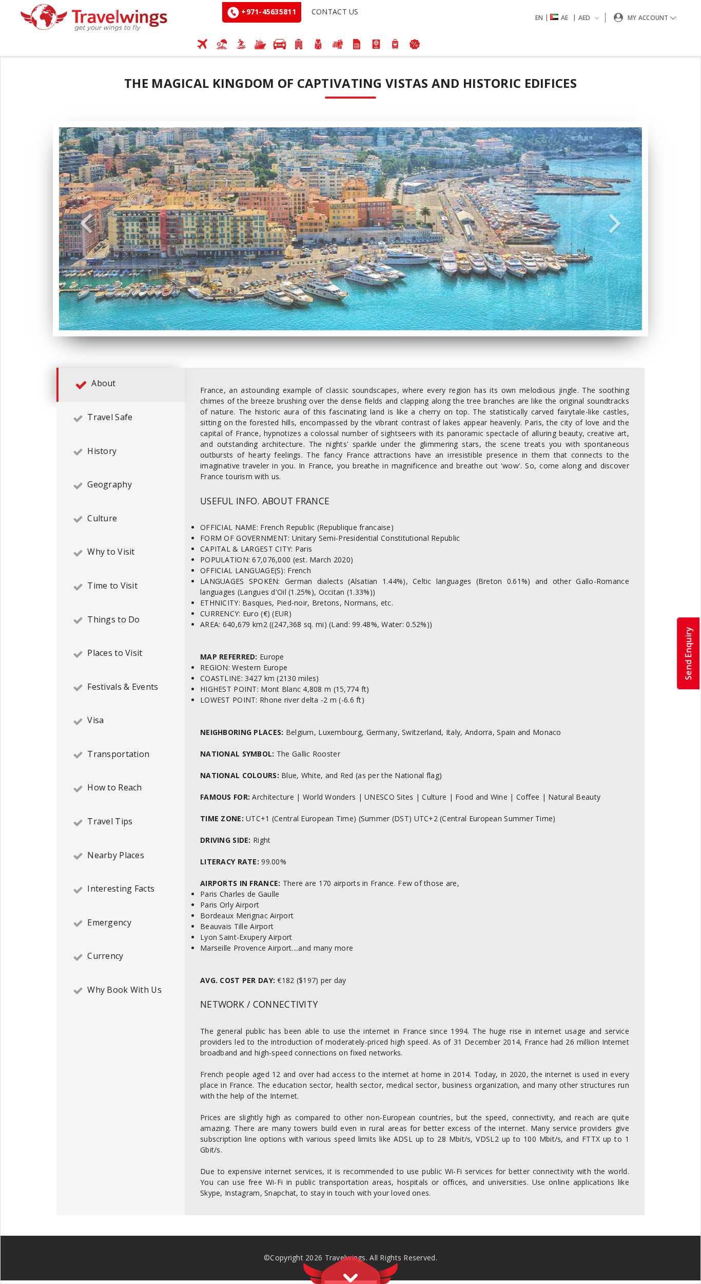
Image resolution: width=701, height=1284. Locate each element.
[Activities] (318, 44)
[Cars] (279, 44)
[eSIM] (356, 44)
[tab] (120, 385)
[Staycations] (337, 44)
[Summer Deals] (241, 44)
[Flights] (202, 44)
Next (614, 223)
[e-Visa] (376, 44)
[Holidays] (221, 44)
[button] (569, 18)
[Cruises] (260, 44)
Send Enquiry (688, 653)
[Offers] (414, 44)
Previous (86, 223)
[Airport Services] (395, 44)
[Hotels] (299, 44)
